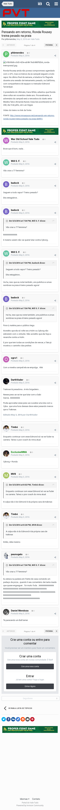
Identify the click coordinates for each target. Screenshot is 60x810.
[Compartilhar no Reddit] (23, 719)
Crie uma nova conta (30, 666)
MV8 (13, 474)
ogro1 (14, 358)
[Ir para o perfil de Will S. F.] (6, 162)
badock (15, 183)
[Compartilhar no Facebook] (8, 719)
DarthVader (17, 379)
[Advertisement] (30, 764)
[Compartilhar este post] (55, 55)
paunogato (16, 554)
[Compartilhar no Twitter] (4, 719)
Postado (20, 55)
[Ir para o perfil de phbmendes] (6, 54)
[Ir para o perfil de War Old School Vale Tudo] (6, 140)
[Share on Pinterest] (32, 719)
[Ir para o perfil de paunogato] (6, 556)
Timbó (14, 427)
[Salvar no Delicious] (18, 719)
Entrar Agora (30, 686)
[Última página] (56, 45)
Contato (36, 799)
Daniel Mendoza (19, 610)
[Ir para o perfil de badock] (6, 184)
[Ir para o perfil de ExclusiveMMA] (6, 453)
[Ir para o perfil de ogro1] (6, 359)
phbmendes (10, 39)
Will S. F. (15, 161)
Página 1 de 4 (30, 45)
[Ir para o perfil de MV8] (6, 475)
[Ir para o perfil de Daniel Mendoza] (6, 612)
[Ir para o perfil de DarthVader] (6, 381)
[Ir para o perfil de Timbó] (6, 428)
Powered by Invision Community (30, 805)
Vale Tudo (35, 39)
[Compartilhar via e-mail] (27, 719)
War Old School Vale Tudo (25, 139)
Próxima (49, 45)
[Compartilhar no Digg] (13, 719)
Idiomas (24, 799)
